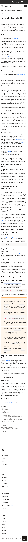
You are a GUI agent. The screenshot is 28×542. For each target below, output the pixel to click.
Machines (8, 360)
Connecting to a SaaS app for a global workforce (13, 419)
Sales (3, 474)
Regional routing (4, 409)
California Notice (5, 499)
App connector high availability (7, 421)
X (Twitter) (4, 533)
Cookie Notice (5, 502)
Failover (22, 142)
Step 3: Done (4, 425)
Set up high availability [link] (18, 10)
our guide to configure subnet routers (12, 282)
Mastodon (4, 524)
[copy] (25, 245)
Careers (3, 458)
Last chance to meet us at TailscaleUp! (14, 2)
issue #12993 (9, 402)
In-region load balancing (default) (9, 411)
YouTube (4, 530)
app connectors (18, 23)
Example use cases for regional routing (10, 415)
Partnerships (4, 477)
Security (4, 480)
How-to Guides (10, 10)
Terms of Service (5, 493)
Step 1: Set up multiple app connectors (10, 422)
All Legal (4, 508)
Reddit (3, 527)
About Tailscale (5, 455)
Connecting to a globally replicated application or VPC (14, 418)
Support (3, 471)
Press (3, 461)
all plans (16, 38)
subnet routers (10, 23)
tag (16, 238)
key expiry (6, 376)
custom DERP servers (20, 401)
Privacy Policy (5, 496)
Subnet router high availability (7, 427)
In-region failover (5, 412)
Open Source (4, 464)
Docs (5, 10)
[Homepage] (5, 449)
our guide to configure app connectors (12, 237)
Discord (3, 515)
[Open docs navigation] (2, 10)
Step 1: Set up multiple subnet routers (10, 428)
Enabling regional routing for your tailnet (10, 413)
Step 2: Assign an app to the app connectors (11, 424)
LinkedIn (4, 521)
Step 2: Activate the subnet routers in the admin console (13, 430)
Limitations (3, 433)
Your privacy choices (6, 505)
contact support (19, 139)
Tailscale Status (5, 486)
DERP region (8, 116)
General (9, 151)
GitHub (3, 518)
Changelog (4, 483)
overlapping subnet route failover (13, 324)
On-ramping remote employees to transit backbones (13, 416)
